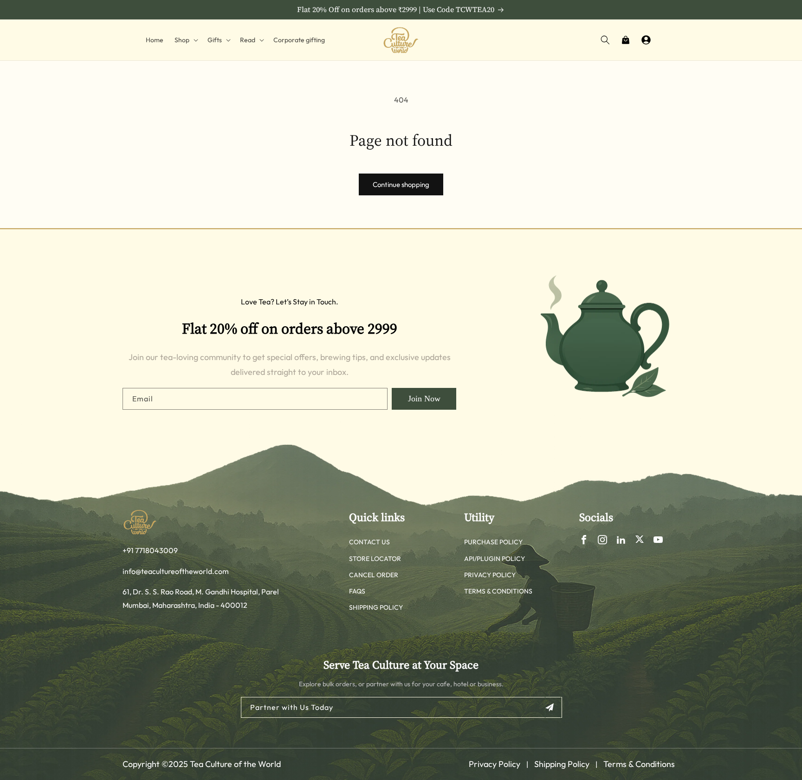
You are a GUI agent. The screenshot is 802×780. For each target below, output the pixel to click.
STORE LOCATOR (375, 558)
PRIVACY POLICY (490, 575)
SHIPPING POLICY (376, 607)
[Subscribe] (553, 707)
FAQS (357, 591)
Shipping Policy (561, 764)
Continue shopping (401, 184)
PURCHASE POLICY (493, 542)
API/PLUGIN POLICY (494, 558)
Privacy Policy (494, 764)
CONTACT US (369, 542)
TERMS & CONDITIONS (498, 591)
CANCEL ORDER (373, 575)
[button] (185, 40)
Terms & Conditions (639, 764)
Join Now (424, 398)
